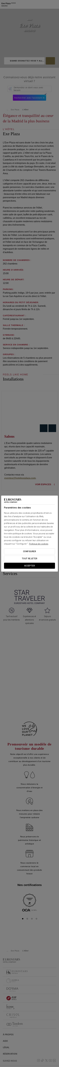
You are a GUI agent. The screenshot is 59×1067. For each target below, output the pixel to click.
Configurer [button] (29, 551)
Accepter (29, 566)
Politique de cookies (38, 544)
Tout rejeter (29, 558)
